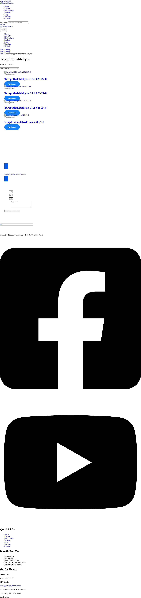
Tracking (7, 544)
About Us (7, 536)
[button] (2, 25)
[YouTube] (70, 524)
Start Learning (5, 52)
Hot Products (9, 538)
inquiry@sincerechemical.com (10, 586)
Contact (7, 546)
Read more (12, 84)
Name (6, 191)
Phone (6, 198)
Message (7, 207)
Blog (6, 542)
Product (7, 540)
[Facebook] (70, 398)
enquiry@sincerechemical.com (15, 174)
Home (2, 54)
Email (6, 195)
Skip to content (5, 1)
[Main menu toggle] (3, 29)
